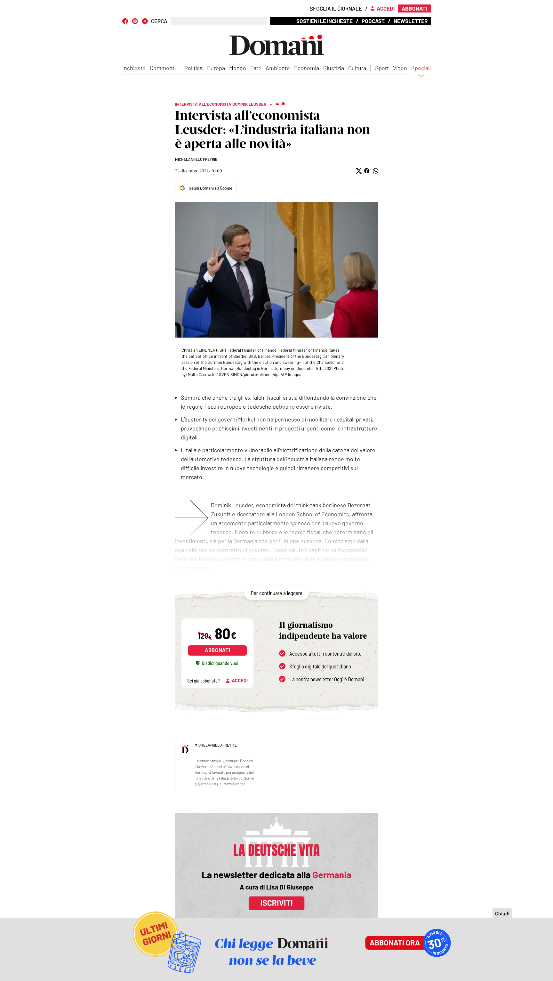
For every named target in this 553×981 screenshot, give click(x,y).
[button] (358, 171)
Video (400, 67)
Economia (306, 67)
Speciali (421, 68)
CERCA (159, 21)
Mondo (237, 67)
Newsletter (411, 21)
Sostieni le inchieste (324, 21)
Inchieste (134, 67)
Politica (193, 67)
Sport (382, 67)
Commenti (163, 67)
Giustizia (333, 67)
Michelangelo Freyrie (196, 159)
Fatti (255, 67)
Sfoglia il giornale (336, 8)
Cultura (357, 67)
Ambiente (278, 67)
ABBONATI (217, 650)
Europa (216, 67)
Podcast (373, 21)
